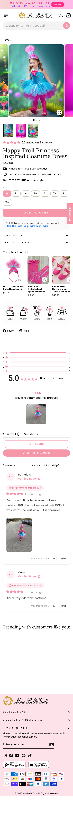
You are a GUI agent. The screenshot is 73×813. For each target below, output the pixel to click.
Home (6, 40)
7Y (54, 193)
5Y (35, 193)
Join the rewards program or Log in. (27, 226)
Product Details (18, 242)
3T (16, 193)
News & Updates (15, 728)
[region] (36, 414)
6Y (45, 193)
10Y (7, 202)
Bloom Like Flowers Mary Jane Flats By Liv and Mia (61, 290)
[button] (12, 142)
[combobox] (36, 25)
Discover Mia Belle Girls (23, 720)
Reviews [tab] (11, 434)
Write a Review (45, 454)
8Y (64, 193)
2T (6, 193)
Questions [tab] (31, 434)
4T (26, 193)
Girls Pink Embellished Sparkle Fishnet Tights (37, 290)
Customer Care (15, 712)
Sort (37, 465)
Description (14, 235)
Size (6, 187)
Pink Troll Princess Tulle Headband (13, 288)
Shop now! (57, 4)
